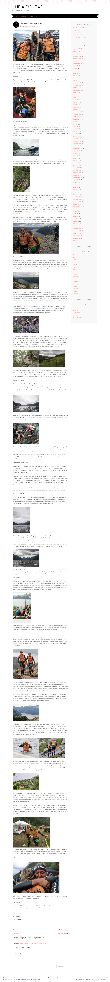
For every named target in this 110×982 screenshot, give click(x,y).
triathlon (75, 296)
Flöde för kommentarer (79, 315)
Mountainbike (76, 271)
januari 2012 (76, 226)
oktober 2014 (76, 146)
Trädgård (75, 288)
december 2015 (77, 112)
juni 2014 (75, 155)
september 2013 (77, 177)
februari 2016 (76, 107)
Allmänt (75, 254)
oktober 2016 (76, 87)
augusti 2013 (76, 180)
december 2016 (77, 83)
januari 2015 (76, 138)
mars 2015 (76, 133)
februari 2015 (76, 136)
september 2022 (77, 49)
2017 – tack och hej (78, 34)
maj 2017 (75, 73)
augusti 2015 (76, 121)
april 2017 (75, 75)
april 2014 (75, 160)
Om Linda (23, 16)
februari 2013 (76, 194)
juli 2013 (75, 182)
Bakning (75, 257)
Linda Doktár (27, 6)
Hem (17, 16)
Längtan (75, 30)
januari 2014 (76, 167)
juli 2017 (75, 68)
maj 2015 (75, 129)
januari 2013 (76, 197)
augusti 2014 (76, 151)
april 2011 (75, 240)
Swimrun (28, 26)
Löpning (75, 267)
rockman (16, 929)
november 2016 (77, 85)
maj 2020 (75, 51)
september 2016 (77, 90)
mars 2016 (76, 104)
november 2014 (77, 143)
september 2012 (77, 206)
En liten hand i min (77, 32)
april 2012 (75, 218)
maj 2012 (75, 216)
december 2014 (77, 141)
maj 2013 (75, 187)
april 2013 (75, 189)
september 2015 (77, 119)
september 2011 (77, 235)
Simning (75, 279)
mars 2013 (76, 192)
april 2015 (75, 131)
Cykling (75, 262)
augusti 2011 (76, 238)
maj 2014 (75, 158)
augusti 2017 (76, 66)
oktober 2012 (76, 204)
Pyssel (75, 274)
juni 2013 (75, 184)
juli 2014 (75, 153)
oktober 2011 (76, 233)
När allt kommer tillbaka (79, 27)
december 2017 (77, 56)
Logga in (75, 310)
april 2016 (75, 102)
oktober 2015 (76, 116)
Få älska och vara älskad (79, 37)
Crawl (74, 259)
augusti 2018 (76, 53)
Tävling (75, 286)
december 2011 (77, 228)
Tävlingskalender (34, 16)
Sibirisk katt (76, 276)
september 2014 (77, 148)
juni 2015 (75, 126)
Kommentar (61, 966)
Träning (75, 291)
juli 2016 (75, 95)
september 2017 (77, 63)
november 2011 (77, 230)
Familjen (75, 264)
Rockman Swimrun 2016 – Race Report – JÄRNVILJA (32, 943)
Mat (74, 269)
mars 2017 (76, 78)
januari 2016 (76, 109)
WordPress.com (77, 317)
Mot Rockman (17, 933)
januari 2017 (76, 80)
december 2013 (77, 170)
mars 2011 (76, 243)
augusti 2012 (76, 209)
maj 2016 (75, 99)
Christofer (39, 370)
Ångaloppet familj (63, 933)
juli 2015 (75, 124)
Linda (33, 26)
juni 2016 (75, 97)
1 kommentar (63, 929)
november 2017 (77, 58)
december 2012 (77, 199)
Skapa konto (76, 307)
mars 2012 (76, 221)
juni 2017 (75, 70)
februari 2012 (76, 223)
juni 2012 (75, 214)
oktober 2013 (76, 175)
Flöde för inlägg (77, 312)
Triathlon (75, 293)
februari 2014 (76, 165)
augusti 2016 (76, 92)
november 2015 (77, 114)
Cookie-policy (36, 979)
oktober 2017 (76, 61)
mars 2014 (76, 163)
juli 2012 (75, 211)
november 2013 (77, 172)
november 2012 (77, 201)
